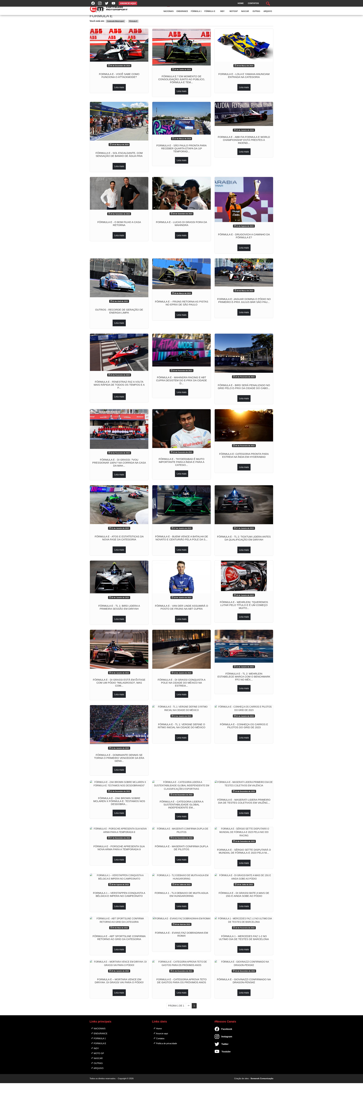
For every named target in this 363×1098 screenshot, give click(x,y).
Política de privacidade (166, 1043)
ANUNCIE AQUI (128, 3)
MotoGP (234, 11)
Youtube (222, 1051)
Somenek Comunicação (262, 1078)
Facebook (222, 1029)
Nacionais (168, 11)
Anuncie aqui (162, 1033)
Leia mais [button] (119, 87)
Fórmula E (209, 11)
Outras (256, 11)
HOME (241, 3)
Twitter (222, 1044)
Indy (222, 11)
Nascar (245, 11)
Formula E (99, 1043)
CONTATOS (253, 3)
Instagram (222, 1036)
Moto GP (98, 1053)
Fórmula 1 (196, 11)
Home (159, 1028)
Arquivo (267, 11)
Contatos (160, 1038)
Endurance (182, 11)
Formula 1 (99, 1038)
